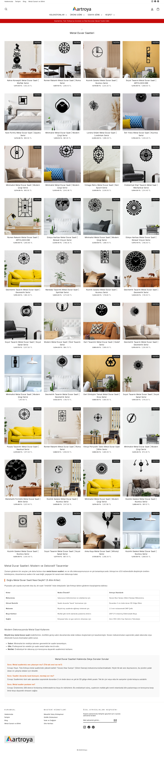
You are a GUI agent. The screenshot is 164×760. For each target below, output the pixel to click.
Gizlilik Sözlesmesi (51, 717)
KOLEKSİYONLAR (57, 15)
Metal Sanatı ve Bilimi (36, 1)
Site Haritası (48, 723)
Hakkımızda (8, 1)
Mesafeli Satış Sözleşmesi (53, 714)
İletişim (18, 1)
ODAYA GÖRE (94, 15)
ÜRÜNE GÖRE (76, 15)
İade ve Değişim (50, 720)
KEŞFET (109, 15)
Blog (24, 1)
